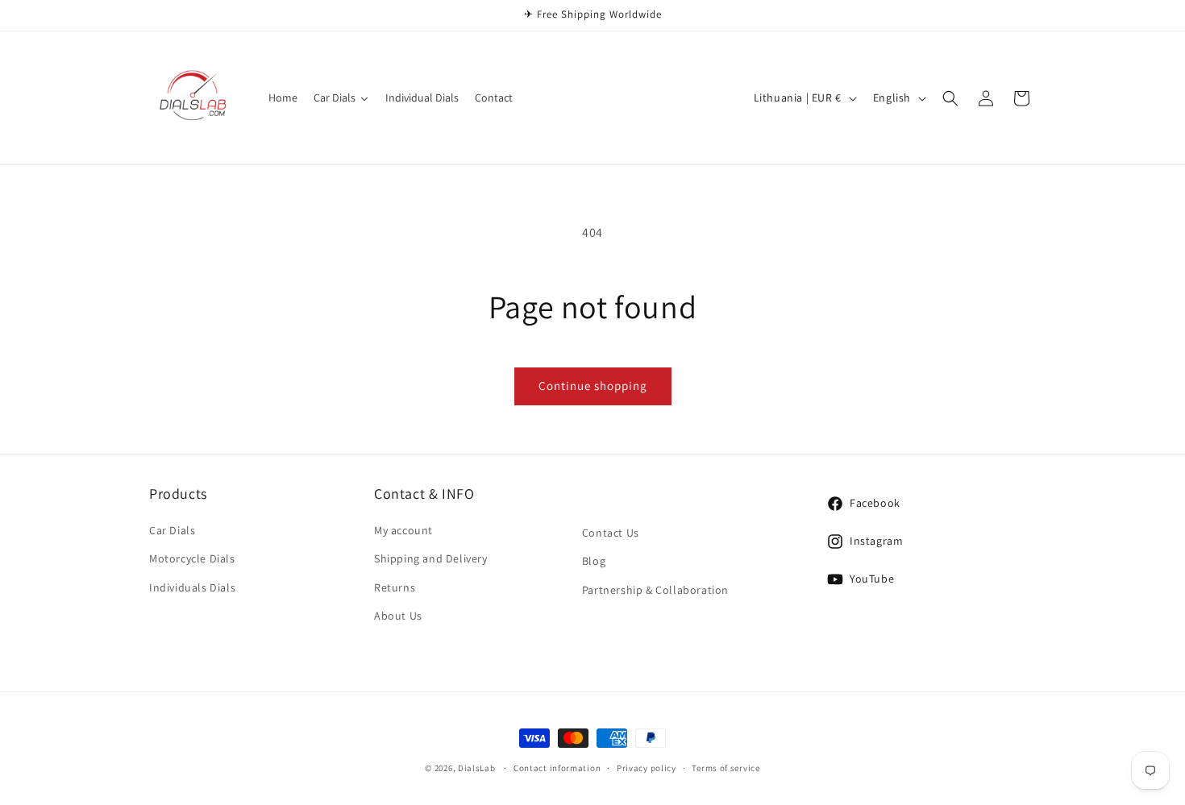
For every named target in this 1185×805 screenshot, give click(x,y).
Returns (394, 587)
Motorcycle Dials (192, 559)
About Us (398, 615)
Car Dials (172, 531)
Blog (593, 561)
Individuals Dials (192, 587)
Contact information (557, 767)
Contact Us (610, 533)
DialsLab (477, 768)
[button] (950, 98)
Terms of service (725, 767)
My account (403, 531)
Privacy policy (646, 767)
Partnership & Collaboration (655, 590)
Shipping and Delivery (431, 559)
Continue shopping (592, 385)
